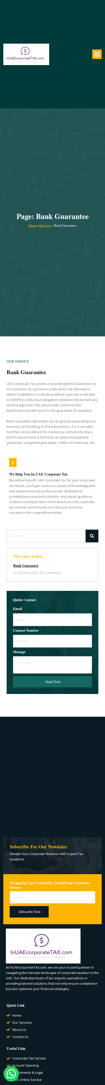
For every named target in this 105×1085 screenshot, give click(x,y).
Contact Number (26, 631)
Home (33, 225)
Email (17, 609)
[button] (97, 54)
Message (19, 652)
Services (45, 225)
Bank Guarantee (25, 565)
